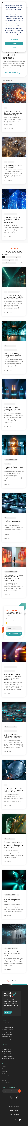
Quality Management (7, 1034)
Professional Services (7, 1036)
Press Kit (4, 1080)
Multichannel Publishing (7, 1025)
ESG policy (4, 1071)
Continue (14, 43)
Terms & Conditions (14, 1114)
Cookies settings (14, 39)
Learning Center (6, 1082)
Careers (4, 1078)
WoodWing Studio (6, 1047)
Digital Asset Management (8, 1022)
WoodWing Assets (6, 1049)
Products (4, 1044)
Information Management (8, 1029)
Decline (14, 47)
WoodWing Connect (7, 1056)
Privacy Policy (19, 23)
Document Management (8, 1027)
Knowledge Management (8, 1032)
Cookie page (12, 25)
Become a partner (6, 1075)
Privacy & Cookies (14, 1110)
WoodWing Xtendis (6, 1054)
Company (4, 1064)
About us (4, 1066)
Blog (3, 1068)
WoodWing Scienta (6, 1051)
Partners (4, 1073)
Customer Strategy (6, 1039)
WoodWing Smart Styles (8, 1058)
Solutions (4, 1020)
